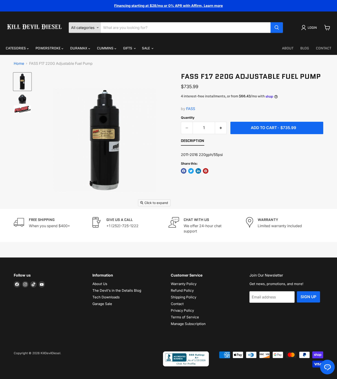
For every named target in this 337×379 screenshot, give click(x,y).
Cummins (105, 48)
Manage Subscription (188, 324)
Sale (146, 48)
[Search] (277, 27)
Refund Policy (182, 290)
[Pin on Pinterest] (205, 171)
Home (19, 63)
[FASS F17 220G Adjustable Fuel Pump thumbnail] (22, 82)
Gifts (128, 48)
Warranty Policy (183, 284)
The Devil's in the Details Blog (116, 290)
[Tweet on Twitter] (191, 171)
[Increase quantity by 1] (221, 128)
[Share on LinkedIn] (198, 171)
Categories (16, 48)
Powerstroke (48, 48)
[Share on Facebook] (183, 171)
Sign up (308, 296)
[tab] (192, 142)
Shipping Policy (183, 297)
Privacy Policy (182, 310)
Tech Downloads (106, 297)
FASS (190, 108)
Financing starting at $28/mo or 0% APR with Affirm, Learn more (168, 5)
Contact (323, 48)
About (287, 48)
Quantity (187, 117)
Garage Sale (102, 304)
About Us (99, 284)
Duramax (79, 48)
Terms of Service (185, 317)
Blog (304, 48)
